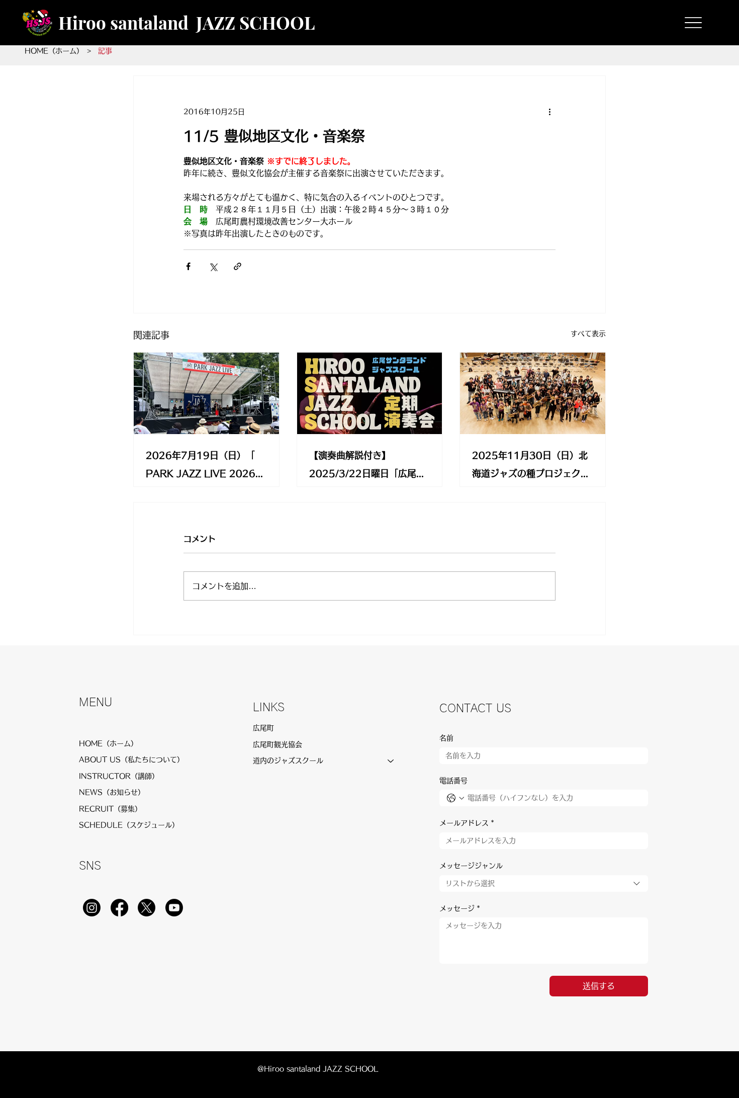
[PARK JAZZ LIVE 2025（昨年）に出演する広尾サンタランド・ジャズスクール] (206, 393)
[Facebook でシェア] (188, 266)
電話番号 (453, 780)
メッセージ (459, 908)
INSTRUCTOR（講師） (119, 776)
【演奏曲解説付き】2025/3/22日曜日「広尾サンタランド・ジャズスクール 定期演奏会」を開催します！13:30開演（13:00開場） (368, 466)
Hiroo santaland (123, 22)
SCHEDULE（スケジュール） (129, 824)
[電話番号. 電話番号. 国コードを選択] (455, 798)
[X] (146, 907)
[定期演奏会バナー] (369, 393)
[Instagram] (92, 907)
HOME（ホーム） (108, 743)
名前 (446, 737)
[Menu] (693, 23)
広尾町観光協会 (277, 744)
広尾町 (263, 727)
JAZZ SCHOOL (255, 22)
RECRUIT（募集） (110, 808)
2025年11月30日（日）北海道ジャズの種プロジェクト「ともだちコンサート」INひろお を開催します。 (531, 466)
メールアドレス (466, 822)
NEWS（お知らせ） (112, 792)
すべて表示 (588, 333)
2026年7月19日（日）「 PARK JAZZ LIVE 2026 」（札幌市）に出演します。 (204, 466)
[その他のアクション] (549, 112)
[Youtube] (174, 907)
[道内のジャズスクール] (391, 760)
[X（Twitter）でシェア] (213, 266)
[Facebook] (119, 907)
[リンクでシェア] (237, 266)
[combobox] (543, 883)
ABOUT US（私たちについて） (131, 759)
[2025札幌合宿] (532, 393)
